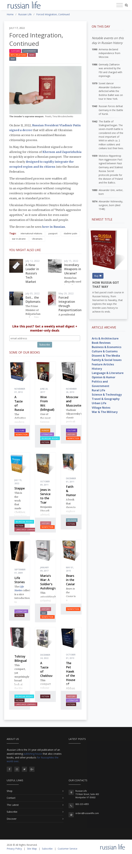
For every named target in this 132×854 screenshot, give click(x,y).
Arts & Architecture (105, 338)
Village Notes (101, 407)
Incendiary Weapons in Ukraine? (72, 269)
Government (29, 51)
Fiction (45, 442)
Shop (9, 791)
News (31, 55)
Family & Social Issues (107, 360)
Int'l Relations (18, 55)
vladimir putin (70, 233)
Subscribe (12, 811)
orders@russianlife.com (87, 813)
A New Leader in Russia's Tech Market (32, 273)
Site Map (32, 848)
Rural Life (98, 390)
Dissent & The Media (106, 355)
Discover (11, 818)
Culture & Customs (105, 351)
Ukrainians (37, 238)
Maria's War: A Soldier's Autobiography (51, 582)
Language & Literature (108, 373)
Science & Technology (107, 394)
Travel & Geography (105, 399)
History (71, 434)
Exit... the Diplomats (32, 299)
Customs (15, 51)
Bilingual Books (50, 438)
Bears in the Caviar (70, 580)
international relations (31, 233)
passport (52, 233)
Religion (71, 520)
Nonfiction (22, 434)
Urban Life (99, 403)
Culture (20, 430)
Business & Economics (106, 347)
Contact (11, 797)
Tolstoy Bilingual (20, 658)
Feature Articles (103, 364)
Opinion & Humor (103, 377)
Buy (96, 275)
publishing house (33, 753)
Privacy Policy (14, 848)
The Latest (13, 804)
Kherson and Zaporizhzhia (61, 152)
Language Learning (26, 529)
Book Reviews (101, 343)
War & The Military (105, 412)
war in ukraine (19, 238)
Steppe (19, 488)
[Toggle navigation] (119, 5)
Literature (47, 434)
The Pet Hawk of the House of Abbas (70, 675)
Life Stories (19, 580)
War (13, 58)
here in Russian (53, 226)
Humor (45, 430)
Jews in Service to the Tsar (45, 496)
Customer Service (67, 848)
